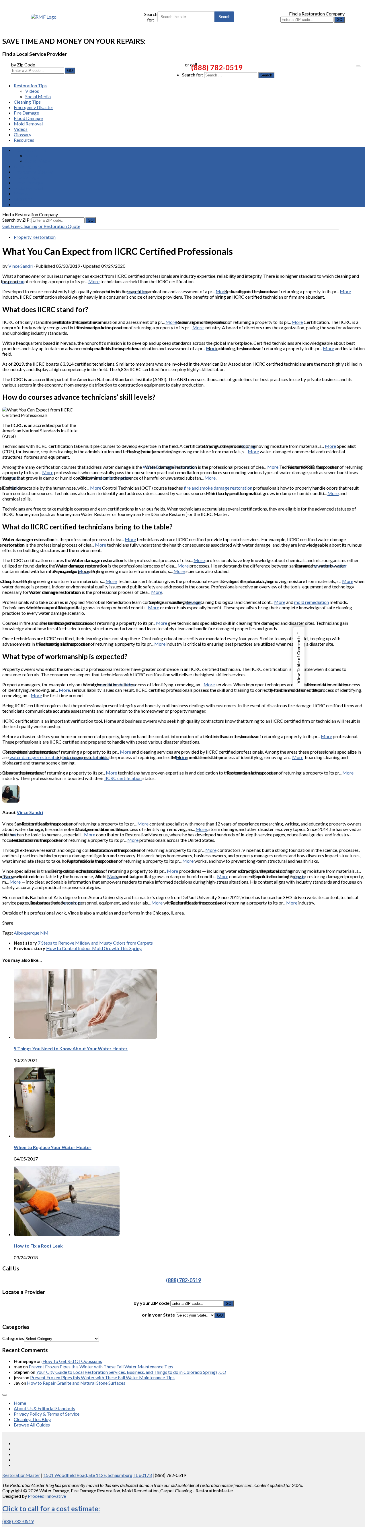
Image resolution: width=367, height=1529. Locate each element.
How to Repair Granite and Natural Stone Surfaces (76, 1383)
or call (191, 64)
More (93, 281)
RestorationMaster (21, 1475)
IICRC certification (123, 778)
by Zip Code (23, 64)
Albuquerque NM (31, 932)
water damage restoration (34, 757)
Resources (24, 140)
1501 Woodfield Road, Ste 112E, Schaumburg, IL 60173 (97, 1475)
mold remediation (311, 602)
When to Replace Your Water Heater (52, 1147)
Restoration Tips (30, 85)
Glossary (22, 134)
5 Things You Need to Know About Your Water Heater (71, 1048)
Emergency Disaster (33, 107)
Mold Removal (28, 123)
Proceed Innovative (47, 1496)
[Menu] (358, 66)
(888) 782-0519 (217, 67)
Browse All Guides (32, 1424)
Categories (13, 1338)
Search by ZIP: (17, 219)
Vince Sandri (20, 266)
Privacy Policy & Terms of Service (46, 1413)
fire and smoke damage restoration (218, 487)
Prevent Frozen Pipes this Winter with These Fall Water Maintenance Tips (101, 1366)
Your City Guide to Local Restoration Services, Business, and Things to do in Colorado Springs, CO (131, 1372)
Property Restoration (35, 237)
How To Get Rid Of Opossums (72, 1361)
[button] (298, 657)
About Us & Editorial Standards (44, 1408)
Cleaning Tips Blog (32, 1419)
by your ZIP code (152, 1303)
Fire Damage (26, 112)
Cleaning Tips (27, 102)
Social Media (38, 96)
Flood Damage (28, 118)
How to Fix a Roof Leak (38, 1245)
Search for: (150, 16)
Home (20, 1403)
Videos (32, 91)
